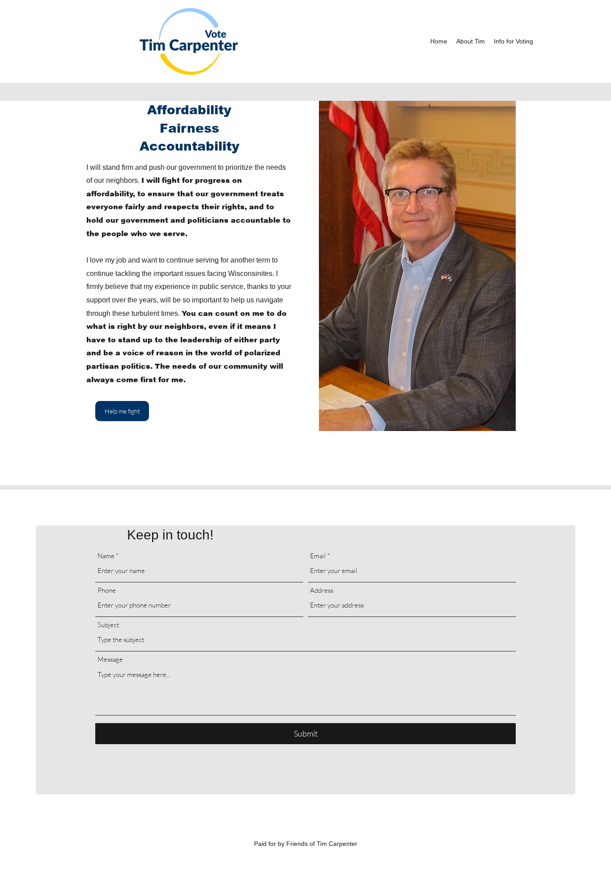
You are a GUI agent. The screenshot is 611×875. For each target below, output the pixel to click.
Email (318, 555)
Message (110, 659)
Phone (107, 590)
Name (106, 555)
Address (321, 590)
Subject (108, 624)
